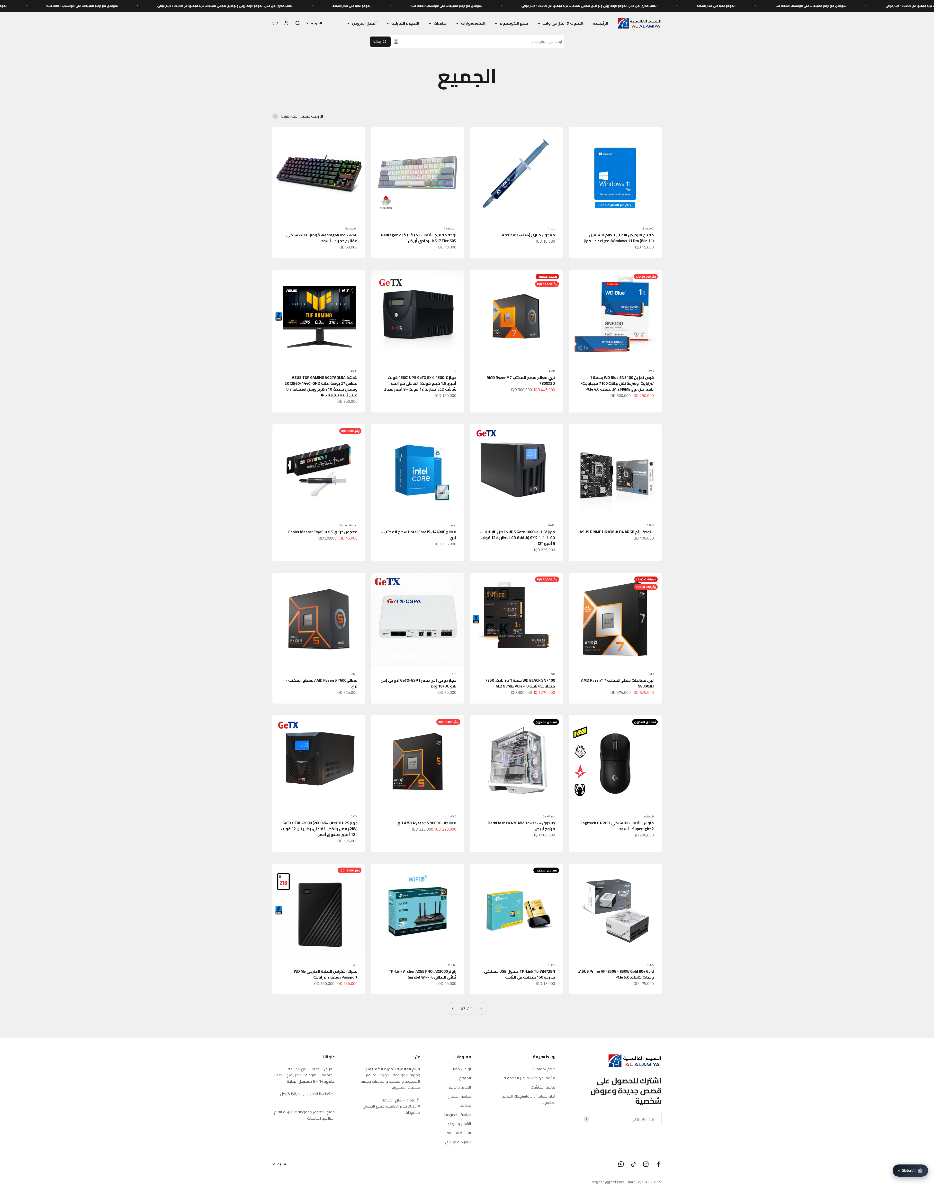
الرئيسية (600, 23)
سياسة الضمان (459, 1096)
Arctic (551, 228)
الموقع (465, 1078)
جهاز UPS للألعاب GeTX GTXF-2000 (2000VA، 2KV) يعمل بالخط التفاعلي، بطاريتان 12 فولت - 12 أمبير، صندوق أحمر (319, 828)
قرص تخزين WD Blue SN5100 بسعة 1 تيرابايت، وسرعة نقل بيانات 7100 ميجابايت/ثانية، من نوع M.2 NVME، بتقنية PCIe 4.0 (617, 383)
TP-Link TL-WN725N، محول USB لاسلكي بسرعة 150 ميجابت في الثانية (519, 974)
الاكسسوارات (473, 23)
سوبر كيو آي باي (458, 1142)
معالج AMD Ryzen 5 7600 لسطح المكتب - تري (322, 683)
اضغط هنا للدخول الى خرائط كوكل (307, 1093)
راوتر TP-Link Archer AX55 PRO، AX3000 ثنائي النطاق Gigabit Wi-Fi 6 (422, 974)
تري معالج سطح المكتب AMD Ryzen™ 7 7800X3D (521, 380)
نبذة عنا (465, 1105)
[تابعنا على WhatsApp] (621, 1164)
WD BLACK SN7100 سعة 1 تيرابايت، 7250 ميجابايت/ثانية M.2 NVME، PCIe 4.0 (520, 683)
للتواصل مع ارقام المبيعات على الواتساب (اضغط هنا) (643, 6)
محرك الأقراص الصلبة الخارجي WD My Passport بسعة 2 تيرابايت (326, 974)
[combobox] (483, 41)
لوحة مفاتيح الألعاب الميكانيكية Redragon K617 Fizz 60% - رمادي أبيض (418, 237)
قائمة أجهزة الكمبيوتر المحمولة (529, 1078)
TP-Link (550, 964)
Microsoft (647, 228)
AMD (552, 371)
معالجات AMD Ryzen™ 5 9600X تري (426, 822)
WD (651, 371)
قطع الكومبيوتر (514, 23)
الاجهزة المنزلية (405, 23)
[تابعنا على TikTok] (633, 1164)
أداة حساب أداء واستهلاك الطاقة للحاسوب (528, 1099)
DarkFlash (548, 816)
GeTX (452, 371)
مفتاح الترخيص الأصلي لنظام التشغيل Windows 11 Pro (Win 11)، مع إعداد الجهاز (619, 237)
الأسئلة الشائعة (459, 1133)
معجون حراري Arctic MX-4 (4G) (528, 234)
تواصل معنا (462, 1069)
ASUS (354, 371)
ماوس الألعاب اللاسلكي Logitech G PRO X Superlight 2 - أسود (617, 825)
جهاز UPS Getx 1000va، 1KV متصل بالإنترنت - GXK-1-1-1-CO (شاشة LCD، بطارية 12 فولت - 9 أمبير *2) (516, 537)
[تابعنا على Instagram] (646, 1164)
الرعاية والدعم (460, 1087)
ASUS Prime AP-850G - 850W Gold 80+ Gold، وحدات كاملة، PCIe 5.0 (616, 974)
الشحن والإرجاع (459, 1124)
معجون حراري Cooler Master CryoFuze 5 (323, 531)
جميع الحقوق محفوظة (608, 1182)
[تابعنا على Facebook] (658, 1164)
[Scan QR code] (396, 41)
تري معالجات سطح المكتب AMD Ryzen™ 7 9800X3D (617, 683)
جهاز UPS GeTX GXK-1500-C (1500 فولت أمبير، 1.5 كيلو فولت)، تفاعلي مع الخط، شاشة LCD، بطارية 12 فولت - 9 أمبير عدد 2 (420, 383)
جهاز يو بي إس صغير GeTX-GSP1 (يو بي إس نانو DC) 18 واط (418, 683)
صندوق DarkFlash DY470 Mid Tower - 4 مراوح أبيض (521, 825)
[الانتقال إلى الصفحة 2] (453, 1008)
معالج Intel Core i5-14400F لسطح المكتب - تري (418, 534)
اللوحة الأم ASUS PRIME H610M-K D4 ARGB (617, 531)
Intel (453, 525)
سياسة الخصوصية (457, 1115)
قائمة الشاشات (543, 1087)
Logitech (648, 816)
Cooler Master (348, 525)
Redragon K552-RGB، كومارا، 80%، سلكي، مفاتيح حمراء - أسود (321, 237)
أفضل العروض (364, 23)
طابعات (440, 23)
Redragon (450, 228)
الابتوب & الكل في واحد (563, 23)
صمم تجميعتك (543, 1069)
